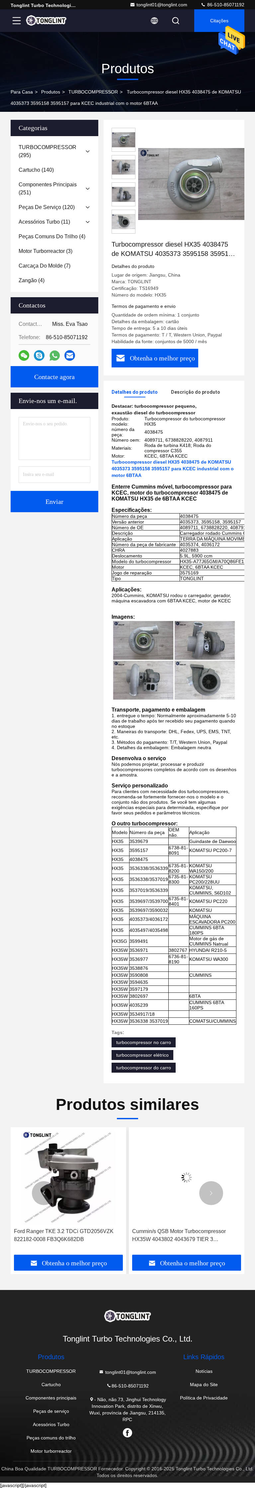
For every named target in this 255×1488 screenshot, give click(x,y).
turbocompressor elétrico (142, 1055)
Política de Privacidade (204, 1397)
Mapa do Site (204, 1384)
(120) (47, 207)
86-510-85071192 (225, 4)
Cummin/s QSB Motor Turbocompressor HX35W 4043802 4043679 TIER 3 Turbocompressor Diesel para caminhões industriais (62, 1235)
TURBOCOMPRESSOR (93, 92)
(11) (44, 222)
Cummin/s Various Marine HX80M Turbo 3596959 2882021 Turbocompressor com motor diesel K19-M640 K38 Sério (180, 1235)
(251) (48, 188)
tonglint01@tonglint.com (161, 4)
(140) (36, 170)
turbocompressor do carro (143, 1067)
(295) (47, 151)
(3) (45, 251)
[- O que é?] (54, 355)
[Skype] (39, 355)
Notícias (204, 1371)
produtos (50, 92)
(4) (52, 236)
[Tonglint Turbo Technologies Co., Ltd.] (46, 21)
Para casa (22, 92)
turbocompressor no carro (143, 1042)
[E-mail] (69, 355)
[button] (44, 1193)
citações (219, 20)
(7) (44, 266)
